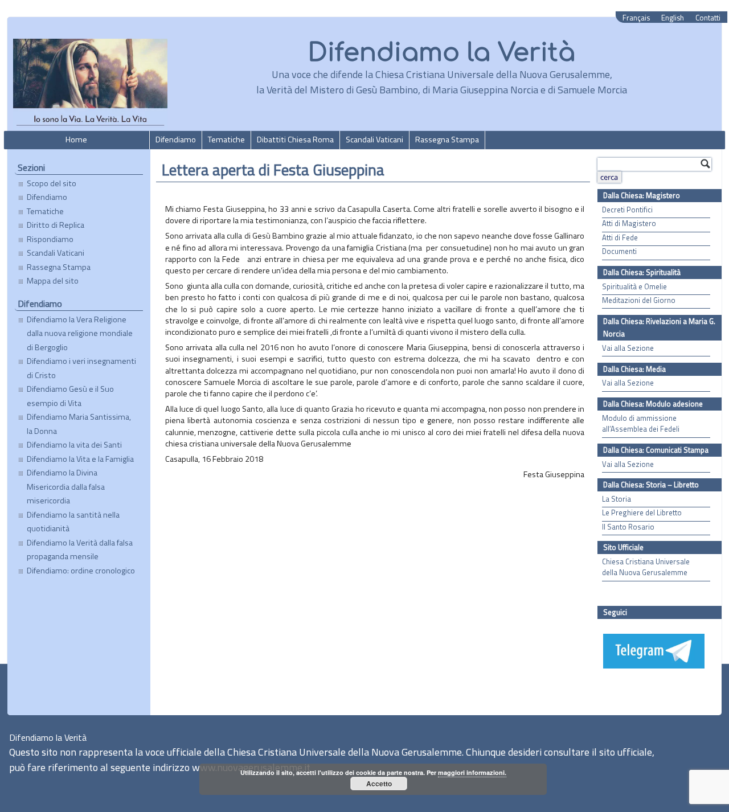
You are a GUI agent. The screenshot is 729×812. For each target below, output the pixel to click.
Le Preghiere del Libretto (642, 512)
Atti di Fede (620, 237)
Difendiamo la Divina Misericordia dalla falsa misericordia (66, 486)
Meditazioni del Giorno (638, 300)
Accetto (379, 783)
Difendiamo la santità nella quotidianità (73, 521)
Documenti (619, 251)
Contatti (707, 18)
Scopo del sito (51, 183)
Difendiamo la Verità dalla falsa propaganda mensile (80, 549)
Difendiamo (175, 139)
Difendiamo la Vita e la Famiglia (80, 459)
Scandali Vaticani (374, 139)
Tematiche (226, 139)
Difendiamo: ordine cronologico (81, 570)
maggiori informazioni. (472, 772)
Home (76, 139)
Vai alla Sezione (628, 348)
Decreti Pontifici (627, 209)
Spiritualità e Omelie (634, 286)
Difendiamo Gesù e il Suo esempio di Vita (70, 396)
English (672, 18)
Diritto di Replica (55, 225)
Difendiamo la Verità (441, 53)
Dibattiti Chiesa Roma (295, 139)
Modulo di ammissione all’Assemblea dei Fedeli (640, 423)
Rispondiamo (50, 239)
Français (636, 18)
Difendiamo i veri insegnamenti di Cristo (81, 368)
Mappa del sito (53, 280)
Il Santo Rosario (628, 527)
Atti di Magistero (629, 223)
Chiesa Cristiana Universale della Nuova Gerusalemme (646, 567)
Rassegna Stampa (447, 139)
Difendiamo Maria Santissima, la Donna (79, 424)
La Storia (616, 499)
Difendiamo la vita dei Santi (74, 444)
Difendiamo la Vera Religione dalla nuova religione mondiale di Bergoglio (80, 333)
